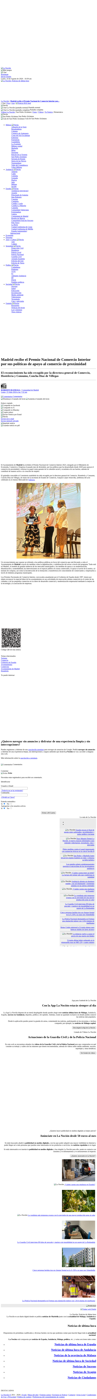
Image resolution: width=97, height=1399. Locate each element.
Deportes (9, 237)
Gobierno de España (8, 662)
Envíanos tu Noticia (59, 1395)
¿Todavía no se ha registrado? (12, 791)
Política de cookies (24, 1397)
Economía (9, 235)
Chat (3, 103)
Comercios (5, 667)
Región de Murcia (18, 218)
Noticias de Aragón (84, 1371)
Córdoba (14, 176)
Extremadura (16, 212)
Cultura (14, 244)
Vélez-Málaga (16, 167)
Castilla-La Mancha (18, 206)
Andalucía (10, 169)
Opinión (9, 303)
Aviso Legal (80, 1395)
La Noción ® (6, 1395)
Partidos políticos (17, 282)
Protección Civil (17, 248)
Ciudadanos (15, 267)
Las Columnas (16, 310)
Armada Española (18, 259)
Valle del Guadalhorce (19, 165)
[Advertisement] (48, 17)
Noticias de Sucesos (84, 1366)
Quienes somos (45, 1395)
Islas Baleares (16, 197)
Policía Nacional (17, 254)
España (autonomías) (19, 231)
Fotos (35, 112)
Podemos (14, 269)
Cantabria (15, 201)
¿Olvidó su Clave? (8, 797)
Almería (14, 172)
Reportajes (15, 306)
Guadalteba (15, 142)
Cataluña (14, 208)
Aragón (14, 193)
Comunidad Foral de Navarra (22, 220)
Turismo (4, 658)
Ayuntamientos (6, 665)
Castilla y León (17, 203)
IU (12, 274)
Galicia (14, 214)
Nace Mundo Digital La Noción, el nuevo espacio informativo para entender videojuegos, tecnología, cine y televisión (78, 842)
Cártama (14, 131)
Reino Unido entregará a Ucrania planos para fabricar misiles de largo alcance (77, 928)
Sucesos (14, 286)
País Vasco (15, 223)
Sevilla (13, 186)
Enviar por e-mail (7, 419)
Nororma (14, 152)
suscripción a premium (28, 758)
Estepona (14, 138)
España (9, 189)
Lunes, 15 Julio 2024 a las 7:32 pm (14, 392)
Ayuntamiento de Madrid (10, 669)
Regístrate (4, 74)
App (13, 103)
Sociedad (9, 284)
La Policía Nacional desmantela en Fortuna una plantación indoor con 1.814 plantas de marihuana (78, 921)
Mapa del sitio (33, 1395)
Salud (13, 288)
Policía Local (16, 252)
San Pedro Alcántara (23, 112)
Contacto (71, 1395)
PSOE (13, 280)
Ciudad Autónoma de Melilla (22, 229)
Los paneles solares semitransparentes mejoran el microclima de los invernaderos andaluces (78, 866)
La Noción (5, 101)
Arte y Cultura (11, 240)
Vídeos (40, 112)
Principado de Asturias (19, 195)
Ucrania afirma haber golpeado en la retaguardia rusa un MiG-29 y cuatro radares (77, 941)
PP (12, 278)
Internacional (15, 233)
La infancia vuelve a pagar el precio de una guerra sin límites (82, 935)
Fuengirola (15, 140)
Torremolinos (16, 163)
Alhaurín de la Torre (18, 127)
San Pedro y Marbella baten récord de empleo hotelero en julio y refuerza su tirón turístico (77, 858)
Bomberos (15, 250)
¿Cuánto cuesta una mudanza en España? (79, 1185)
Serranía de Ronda (18, 159)
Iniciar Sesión (6, 77)
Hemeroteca (58, 112)
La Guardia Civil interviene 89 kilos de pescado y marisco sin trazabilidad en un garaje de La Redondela (79, 906)
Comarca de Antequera (20, 133)
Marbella (14, 148)
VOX (13, 271)
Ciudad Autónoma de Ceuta (21, 227)
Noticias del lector (18, 308)
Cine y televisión (17, 301)
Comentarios (17, 396)
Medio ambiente (17, 295)
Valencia (31, 480)
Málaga (9, 125)
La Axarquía (16, 144)
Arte (13, 242)
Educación (15, 291)
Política (9, 265)
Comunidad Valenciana (20, 210)
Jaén (13, 182)
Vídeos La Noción (8, 112)
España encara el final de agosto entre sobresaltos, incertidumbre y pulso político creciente (79, 832)
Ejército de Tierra (17, 263)
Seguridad (10, 246)
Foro (8, 103)
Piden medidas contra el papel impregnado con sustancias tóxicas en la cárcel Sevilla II (78, 850)
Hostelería (5, 671)
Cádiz (13, 174)
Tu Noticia (49, 112)
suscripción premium (36, 750)
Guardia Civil (16, 257)
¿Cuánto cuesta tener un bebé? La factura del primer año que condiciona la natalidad (78, 875)
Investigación (16, 293)
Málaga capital (16, 146)
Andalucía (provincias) (19, 191)
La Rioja (14, 225)
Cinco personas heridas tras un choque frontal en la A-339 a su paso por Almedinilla (77, 913)
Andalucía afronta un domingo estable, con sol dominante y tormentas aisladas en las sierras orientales (80, 883)
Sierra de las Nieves (18, 161)
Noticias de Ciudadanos (82, 1377)
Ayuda (24, 1395)
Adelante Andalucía (18, 276)
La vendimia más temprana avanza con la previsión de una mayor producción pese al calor (80, 897)
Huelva (14, 180)
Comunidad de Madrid (19, 216)
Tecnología (15, 299)
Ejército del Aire (17, 261)
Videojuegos (16, 297)
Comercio (4, 660)
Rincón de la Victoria (19, 155)
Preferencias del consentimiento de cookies (49, 1397)
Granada (14, 178)
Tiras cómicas (16, 312)
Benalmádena (16, 129)
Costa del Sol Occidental (20, 135)
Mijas (13, 150)
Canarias (14, 199)
